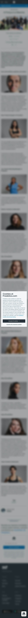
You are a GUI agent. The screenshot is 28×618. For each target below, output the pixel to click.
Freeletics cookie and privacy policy (13, 316)
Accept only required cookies (14, 324)
